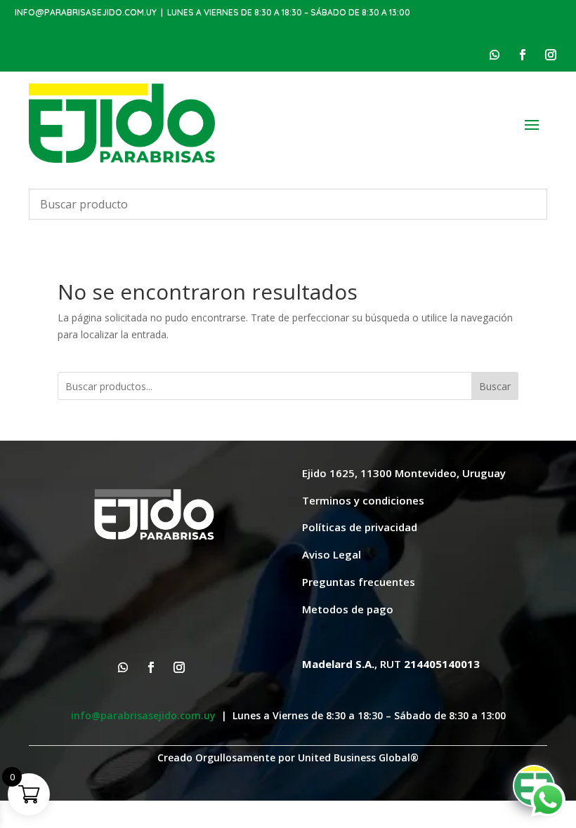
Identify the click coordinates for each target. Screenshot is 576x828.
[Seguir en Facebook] (522, 55)
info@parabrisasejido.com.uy (86, 12)
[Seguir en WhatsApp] (494, 55)
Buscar (495, 386)
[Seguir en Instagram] (550, 55)
